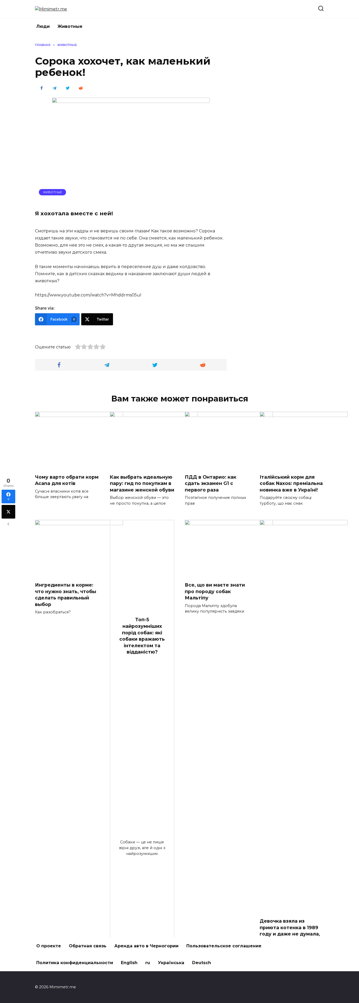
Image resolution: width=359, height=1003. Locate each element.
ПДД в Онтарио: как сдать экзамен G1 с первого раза (210, 483)
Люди (43, 26)
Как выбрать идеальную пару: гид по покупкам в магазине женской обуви (142, 483)
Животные (70, 26)
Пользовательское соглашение (223, 945)
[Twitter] (8, 512)
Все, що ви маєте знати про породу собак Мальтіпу (215, 591)
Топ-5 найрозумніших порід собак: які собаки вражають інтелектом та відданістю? (142, 636)
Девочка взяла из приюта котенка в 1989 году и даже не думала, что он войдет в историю (290, 934)
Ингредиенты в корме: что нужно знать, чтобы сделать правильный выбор (65, 594)
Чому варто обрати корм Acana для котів (67, 480)
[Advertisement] (284, 121)
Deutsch (201, 962)
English (129, 962)
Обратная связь (87, 945)
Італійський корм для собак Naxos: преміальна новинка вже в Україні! (291, 483)
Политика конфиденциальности (74, 962)
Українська (171, 962)
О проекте (48, 945)
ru (147, 962)
